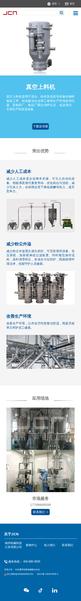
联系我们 (67, 545)
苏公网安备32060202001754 (20, 574)
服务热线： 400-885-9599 (24, 561)
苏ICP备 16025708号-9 (47, 574)
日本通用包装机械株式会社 (27, 569)
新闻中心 (31, 545)
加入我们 (49, 545)
